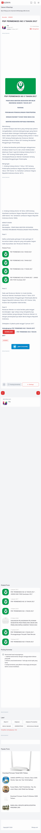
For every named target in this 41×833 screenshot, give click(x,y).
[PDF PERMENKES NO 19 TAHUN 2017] (5, 604)
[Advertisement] (20, 55)
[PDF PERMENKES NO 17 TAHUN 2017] (5, 274)
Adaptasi (17, 722)
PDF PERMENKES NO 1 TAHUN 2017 (22, 611)
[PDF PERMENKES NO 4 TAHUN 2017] (5, 257)
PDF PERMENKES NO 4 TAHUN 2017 (21, 252)
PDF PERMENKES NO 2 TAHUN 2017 (21, 260)
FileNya (6, 3)
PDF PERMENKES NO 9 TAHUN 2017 (22, 642)
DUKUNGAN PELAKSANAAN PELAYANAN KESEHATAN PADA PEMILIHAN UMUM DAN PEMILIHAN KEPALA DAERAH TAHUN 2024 (24, 623)
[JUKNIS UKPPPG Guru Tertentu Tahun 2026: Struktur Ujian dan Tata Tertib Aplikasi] (5, 783)
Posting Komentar (15, 384)
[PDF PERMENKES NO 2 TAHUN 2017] (5, 265)
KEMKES (6, 340)
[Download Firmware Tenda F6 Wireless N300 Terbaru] (5, 801)
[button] (34, 29)
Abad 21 (6, 722)
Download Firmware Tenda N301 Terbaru (15, 773)
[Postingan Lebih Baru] (38, 393)
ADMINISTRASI (19, 726)
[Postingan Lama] (3, 393)
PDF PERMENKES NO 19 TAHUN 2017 (23, 601)
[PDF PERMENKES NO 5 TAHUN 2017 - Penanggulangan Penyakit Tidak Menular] (5, 635)
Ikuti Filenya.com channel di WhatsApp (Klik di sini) (15, 11)
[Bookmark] (4, 385)
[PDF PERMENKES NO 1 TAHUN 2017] (5, 614)
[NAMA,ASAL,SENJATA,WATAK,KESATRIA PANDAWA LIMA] (5, 810)
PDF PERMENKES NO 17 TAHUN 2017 (21, 269)
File (9, 401)
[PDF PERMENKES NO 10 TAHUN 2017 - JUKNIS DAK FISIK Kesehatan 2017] (5, 282)
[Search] (35, 3)
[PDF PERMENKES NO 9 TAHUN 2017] (5, 645)
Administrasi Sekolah (33, 726)
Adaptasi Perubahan (31, 722)
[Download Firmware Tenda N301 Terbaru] (20, 770)
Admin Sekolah (6, 726)
